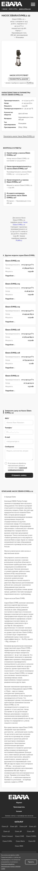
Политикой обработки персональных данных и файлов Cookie (10, 866)
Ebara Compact (7, 836)
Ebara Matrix (20, 841)
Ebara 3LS (32, 826)
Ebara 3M (18, 831)
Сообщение (9, 447)
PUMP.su (30, 83)
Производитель (19, 807)
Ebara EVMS (19, 836)
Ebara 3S (6, 831)
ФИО (7, 418)
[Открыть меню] (33, 4)
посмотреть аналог (19, 79)
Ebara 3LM (23, 826)
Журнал (19, 802)
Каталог (19, 811)
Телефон (9, 428)
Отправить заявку (19, 475)
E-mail (7, 437)
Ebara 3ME (31, 831)
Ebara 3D (5, 826)
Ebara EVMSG (31, 836)
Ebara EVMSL (7, 841)
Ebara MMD (19, 846)
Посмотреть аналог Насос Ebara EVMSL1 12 (19, 136)
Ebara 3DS (14, 826)
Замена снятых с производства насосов (19, 816)
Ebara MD (31, 841)
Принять (31, 862)
